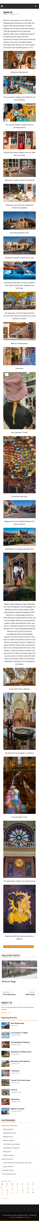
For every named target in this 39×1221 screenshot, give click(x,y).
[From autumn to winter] (5, 1035)
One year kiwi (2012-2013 (9, 1174)
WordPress (26, 1217)
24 (12, 1192)
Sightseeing (15, 1099)
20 (28, 1190)
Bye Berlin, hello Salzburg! (20, 1061)
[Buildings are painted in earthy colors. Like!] (19, 245)
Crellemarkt (15, 1071)
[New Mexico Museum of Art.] (19, 220)
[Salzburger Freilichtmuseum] (5, 1054)
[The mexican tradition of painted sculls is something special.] (19, 113)
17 (12, 1190)
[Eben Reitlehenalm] (5, 1025)
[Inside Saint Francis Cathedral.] (19, 677)
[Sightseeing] (5, 1101)
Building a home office (9, 1133)
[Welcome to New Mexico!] (19, 60)
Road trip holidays (8, 1155)
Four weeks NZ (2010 (8, 1170)
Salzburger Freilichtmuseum (21, 1052)
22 (2, 1192)
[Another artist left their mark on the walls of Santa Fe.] (19, 909)
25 (17, 1192)
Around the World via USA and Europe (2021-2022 (17, 1162)
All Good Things (9, 981)
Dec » (7, 1198)
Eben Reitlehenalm (17, 1023)
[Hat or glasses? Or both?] (19, 400)
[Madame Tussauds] (5, 1111)
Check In (14, 1090)
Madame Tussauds (17, 1109)
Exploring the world (9, 1018)
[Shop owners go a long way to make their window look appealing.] (19, 193)
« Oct (3, 1198)
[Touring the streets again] (5, 1082)
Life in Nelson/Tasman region (11, 1144)
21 (33, 1190)
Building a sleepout (8, 1140)
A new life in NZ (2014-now (10, 1125)
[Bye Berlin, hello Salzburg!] (5, 1063)
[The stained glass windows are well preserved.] (19, 849)
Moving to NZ (7, 1151)
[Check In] (5, 1092)
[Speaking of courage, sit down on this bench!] (19, 168)
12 (22, 1188)
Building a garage (8, 1129)
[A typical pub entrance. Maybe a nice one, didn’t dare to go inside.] (19, 140)
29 (2, 1194)
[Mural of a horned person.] (19, 331)
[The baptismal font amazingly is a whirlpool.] (19, 721)
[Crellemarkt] (5, 1073)
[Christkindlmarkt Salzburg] (5, 1044)
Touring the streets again (20, 1080)
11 (17, 1188)
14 (33, 1188)
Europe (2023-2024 (8, 1166)
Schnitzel (5, 14)
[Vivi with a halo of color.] (19, 785)
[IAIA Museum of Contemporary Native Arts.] (19, 537)
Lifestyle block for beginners (11, 1148)
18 (17, 1190)
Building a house (8, 1136)
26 (22, 1192)
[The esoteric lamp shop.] (19, 464)
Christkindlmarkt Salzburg (20, 1042)
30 (7, 1194)
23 (7, 1192)
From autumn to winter (19, 1033)
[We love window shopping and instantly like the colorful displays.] (19, 85)
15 (2, 1190)
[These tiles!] (19, 356)
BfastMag (12, 1217)
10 (12, 1188)
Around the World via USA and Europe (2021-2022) (18, 946)
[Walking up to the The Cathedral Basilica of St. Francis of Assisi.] (19, 509)
